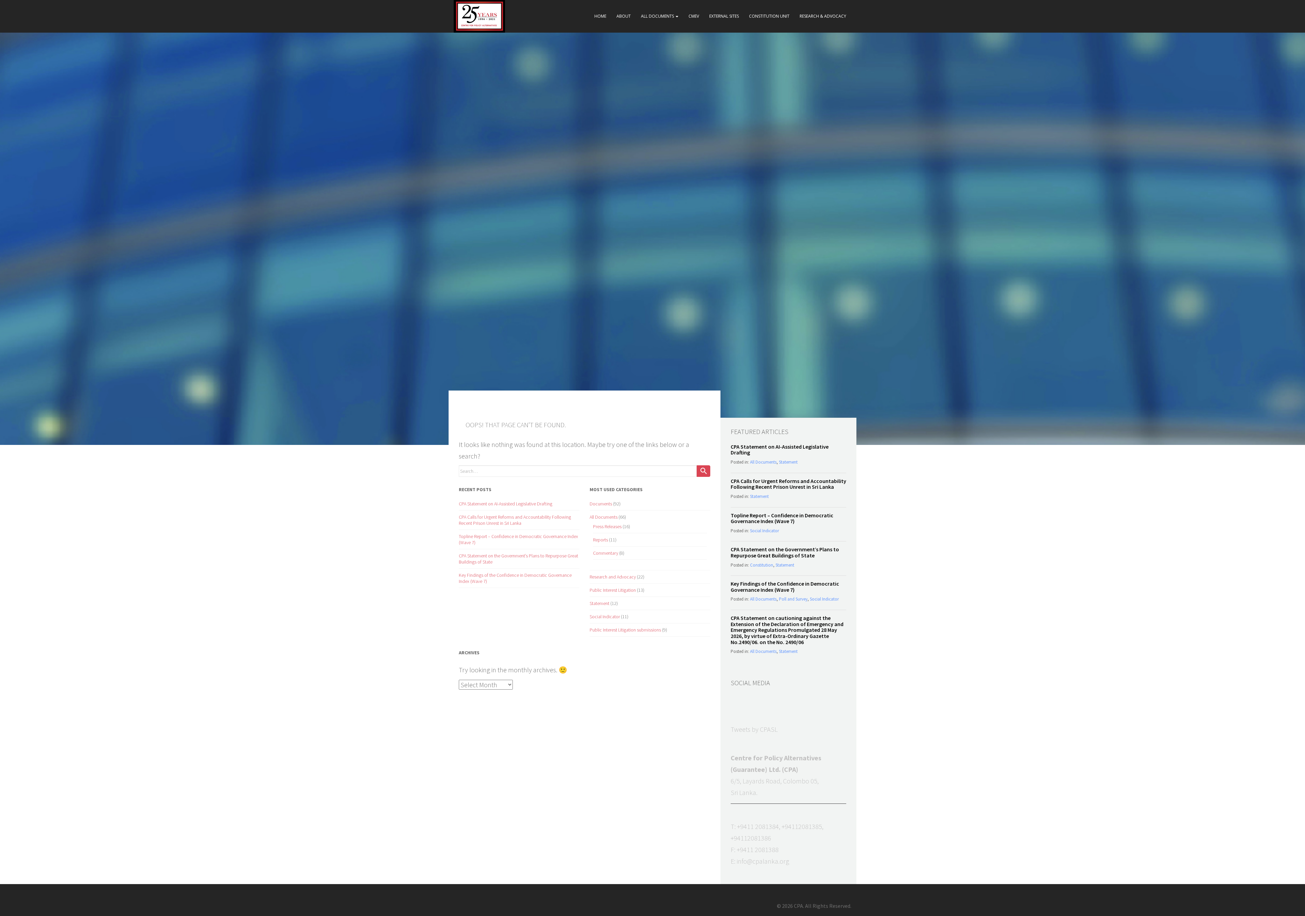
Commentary (605, 553)
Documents (601, 504)
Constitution (761, 565)
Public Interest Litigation (613, 590)
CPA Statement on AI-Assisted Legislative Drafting (505, 504)
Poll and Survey (793, 599)
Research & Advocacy (823, 16)
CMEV (694, 16)
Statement (599, 603)
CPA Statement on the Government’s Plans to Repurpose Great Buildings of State (785, 552)
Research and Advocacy (613, 577)
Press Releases (607, 526)
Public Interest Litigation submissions (625, 630)
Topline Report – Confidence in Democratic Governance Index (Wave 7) (782, 518)
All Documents (658, 16)
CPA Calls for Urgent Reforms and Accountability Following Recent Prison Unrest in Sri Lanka (515, 520)
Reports (600, 540)
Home (600, 16)
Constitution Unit (769, 16)
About (623, 16)
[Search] (703, 471)
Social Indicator (605, 616)
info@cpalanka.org (763, 861)
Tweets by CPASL (754, 729)
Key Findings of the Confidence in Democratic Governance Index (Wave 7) (785, 586)
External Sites (724, 16)
